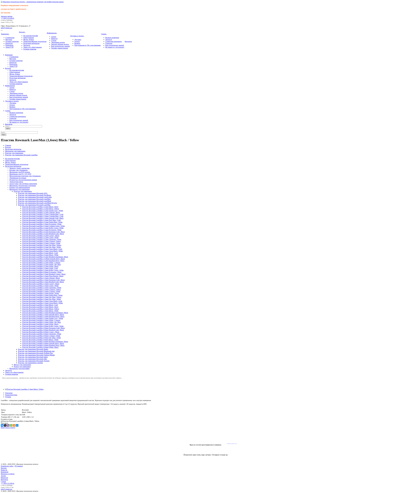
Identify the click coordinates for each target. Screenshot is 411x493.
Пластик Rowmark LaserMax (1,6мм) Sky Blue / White (41, 299)
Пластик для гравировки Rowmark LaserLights (35, 197)
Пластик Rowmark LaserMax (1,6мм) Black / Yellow (40, 309)
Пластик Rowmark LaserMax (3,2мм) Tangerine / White (41, 239)
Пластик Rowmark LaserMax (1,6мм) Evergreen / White (41, 224)
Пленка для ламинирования (19, 187)
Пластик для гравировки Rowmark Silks (32, 359)
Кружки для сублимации (18, 170)
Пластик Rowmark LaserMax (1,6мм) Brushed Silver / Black (43, 316)
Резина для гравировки (22, 367)
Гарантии (108, 43)
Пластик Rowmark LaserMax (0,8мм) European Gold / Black (43, 328)
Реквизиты (9, 45)
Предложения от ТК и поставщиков (87, 45)
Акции (53, 37)
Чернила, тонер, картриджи (19, 168)
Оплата (77, 41)
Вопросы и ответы (7, 474)
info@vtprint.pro (6, 28)
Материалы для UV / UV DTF (20, 174)
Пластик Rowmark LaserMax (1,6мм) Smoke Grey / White (42, 318)
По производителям (30, 36)
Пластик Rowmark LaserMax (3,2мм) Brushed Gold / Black (43, 234)
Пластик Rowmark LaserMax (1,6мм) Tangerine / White (41, 288)
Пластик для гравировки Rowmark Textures (33, 361)
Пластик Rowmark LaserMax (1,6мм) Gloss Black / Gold (42, 301)
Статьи (53, 40)
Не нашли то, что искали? (114, 47)
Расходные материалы (31, 43)
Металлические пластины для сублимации (25, 176)
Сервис (104, 34)
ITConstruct (19, 466)
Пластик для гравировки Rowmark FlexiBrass (34, 195)
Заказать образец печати (60, 44)
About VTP (9, 47)
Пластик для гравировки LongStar (30, 363)
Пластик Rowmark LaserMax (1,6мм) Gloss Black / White (42, 303)
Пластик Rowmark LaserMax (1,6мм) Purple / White (40, 293)
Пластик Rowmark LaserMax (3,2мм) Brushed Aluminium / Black (45, 257)
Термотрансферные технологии (34, 41)
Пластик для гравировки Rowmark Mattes (33, 349)
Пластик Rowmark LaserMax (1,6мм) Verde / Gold (40, 268)
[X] (5, 425)
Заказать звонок (6, 16)
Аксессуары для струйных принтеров (23, 184)
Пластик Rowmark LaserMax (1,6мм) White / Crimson (41, 320)
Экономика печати (58, 42)
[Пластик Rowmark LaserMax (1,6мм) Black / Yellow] (24, 389)
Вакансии (9, 43)
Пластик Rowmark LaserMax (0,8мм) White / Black (40, 347)
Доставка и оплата (77, 36)
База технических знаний (60, 46)
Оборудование (28, 38)
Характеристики (11, 395)
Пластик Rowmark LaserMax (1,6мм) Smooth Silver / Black (43, 315)
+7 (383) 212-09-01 (7, 18)
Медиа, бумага (28, 39)
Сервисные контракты (113, 41)
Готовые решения (29, 49)
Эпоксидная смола (16, 182)
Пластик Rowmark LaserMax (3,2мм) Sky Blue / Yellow (41, 245)
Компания (5, 34)
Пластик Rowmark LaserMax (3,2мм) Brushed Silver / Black (43, 261)
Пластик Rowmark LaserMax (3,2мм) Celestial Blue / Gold (42, 214)
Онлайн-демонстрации (59, 48)
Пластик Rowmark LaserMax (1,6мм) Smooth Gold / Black (42, 218)
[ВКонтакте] (2, 425)
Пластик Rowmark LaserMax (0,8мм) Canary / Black (40, 332)
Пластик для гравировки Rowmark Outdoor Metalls (36, 355)
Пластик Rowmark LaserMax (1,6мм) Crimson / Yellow (41, 289)
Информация (52, 33)
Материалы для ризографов (19, 368)
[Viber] (8, 425)
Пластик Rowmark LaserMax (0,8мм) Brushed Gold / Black (43, 330)
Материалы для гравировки (19, 189)
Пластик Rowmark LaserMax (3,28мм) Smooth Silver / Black (43, 259)
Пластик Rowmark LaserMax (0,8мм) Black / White (40, 340)
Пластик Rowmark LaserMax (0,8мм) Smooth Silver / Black (43, 343)
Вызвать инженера (112, 38)
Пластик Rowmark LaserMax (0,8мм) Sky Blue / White (41, 338)
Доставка (77, 39)
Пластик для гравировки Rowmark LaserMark (34, 201)
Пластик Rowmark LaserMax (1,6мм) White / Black (40, 324)
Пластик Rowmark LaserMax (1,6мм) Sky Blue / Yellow (41, 297)
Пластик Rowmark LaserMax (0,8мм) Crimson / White (41, 336)
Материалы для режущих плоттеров (22, 185)
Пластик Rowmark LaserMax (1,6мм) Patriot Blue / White (42, 295)
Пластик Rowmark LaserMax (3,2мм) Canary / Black (40, 236)
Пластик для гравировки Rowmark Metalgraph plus (36, 351)
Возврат (77, 43)
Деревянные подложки (17, 178)
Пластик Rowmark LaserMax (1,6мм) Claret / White (40, 286)
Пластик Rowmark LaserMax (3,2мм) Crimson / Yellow (41, 241)
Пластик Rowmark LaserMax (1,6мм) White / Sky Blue (41, 322)
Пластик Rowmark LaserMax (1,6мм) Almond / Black (41, 278)
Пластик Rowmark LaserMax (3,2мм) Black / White (40, 255)
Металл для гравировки (22, 365)
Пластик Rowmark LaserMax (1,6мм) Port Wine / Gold (41, 220)
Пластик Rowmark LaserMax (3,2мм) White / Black (40, 266)
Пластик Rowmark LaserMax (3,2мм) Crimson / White (41, 243)
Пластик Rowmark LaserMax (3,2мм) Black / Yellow (40, 209)
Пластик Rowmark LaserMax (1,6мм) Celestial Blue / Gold (42, 216)
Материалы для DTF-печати (19, 172)
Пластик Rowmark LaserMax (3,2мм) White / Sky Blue (41, 264)
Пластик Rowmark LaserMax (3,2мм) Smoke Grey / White (42, 211)
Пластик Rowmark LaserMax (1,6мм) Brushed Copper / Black (44, 274)
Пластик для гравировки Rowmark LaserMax (34, 205)
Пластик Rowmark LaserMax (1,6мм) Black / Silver (40, 307)
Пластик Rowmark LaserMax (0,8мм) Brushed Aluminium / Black (45, 341)
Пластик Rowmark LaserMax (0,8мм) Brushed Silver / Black (43, 345)
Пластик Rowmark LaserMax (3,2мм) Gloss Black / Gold (42, 249)
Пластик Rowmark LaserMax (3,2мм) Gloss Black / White (42, 251)
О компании (9, 38)
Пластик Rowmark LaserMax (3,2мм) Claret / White (40, 237)
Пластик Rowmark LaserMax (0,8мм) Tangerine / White (41, 334)
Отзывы (8, 397)
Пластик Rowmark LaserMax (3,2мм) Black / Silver (40, 207)
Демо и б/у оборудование (32, 47)
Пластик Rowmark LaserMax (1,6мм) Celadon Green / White (43, 226)
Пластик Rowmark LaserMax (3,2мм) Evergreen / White (41, 230)
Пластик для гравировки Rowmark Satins (33, 357)
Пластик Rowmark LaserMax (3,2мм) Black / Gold (40, 253)
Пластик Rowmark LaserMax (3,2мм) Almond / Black (41, 212)
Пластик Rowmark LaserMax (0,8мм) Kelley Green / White (43, 326)
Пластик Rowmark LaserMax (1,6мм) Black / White (40, 311)
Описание (9, 393)
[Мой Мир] (17, 425)
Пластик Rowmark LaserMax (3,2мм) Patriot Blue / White (42, 222)
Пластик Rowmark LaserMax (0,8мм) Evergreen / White (41, 272)
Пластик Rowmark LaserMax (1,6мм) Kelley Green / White (43, 270)
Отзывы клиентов (12, 41)
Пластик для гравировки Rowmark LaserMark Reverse (37, 203)
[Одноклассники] (14, 425)
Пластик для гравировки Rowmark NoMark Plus (35, 353)
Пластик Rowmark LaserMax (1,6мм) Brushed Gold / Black (43, 282)
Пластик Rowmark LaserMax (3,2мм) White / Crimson (41, 263)
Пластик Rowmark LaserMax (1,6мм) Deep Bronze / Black (42, 276)
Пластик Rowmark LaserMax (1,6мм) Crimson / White (41, 291)
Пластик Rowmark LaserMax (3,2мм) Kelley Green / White (43, 228)
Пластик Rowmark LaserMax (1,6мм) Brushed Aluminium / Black (45, 313)
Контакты (128, 41)
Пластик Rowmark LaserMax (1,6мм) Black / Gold (40, 305)
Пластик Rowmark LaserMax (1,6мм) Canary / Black (40, 284)
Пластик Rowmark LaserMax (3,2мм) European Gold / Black (43, 232)
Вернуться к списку (8, 427)
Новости (54, 38)
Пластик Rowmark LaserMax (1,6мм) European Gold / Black (43, 280)
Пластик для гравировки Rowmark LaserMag (34, 199)
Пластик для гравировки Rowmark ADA (32, 193)
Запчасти (26, 45)
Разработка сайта (7, 466)
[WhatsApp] (11, 425)
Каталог (22, 32)
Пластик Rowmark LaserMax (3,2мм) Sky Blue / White (41, 247)
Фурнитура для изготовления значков (23, 180)
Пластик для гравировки (23, 191)
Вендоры (8, 39)
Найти (8, 128)
